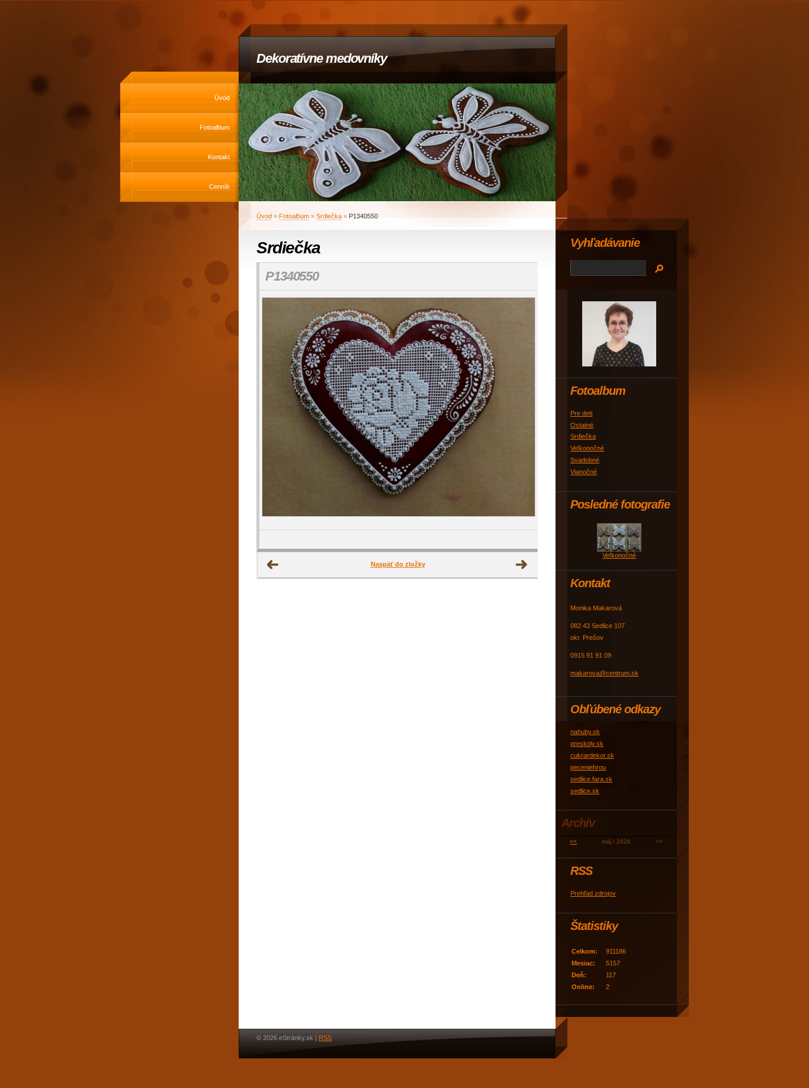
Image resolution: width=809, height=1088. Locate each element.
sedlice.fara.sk (591, 779)
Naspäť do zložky (398, 564)
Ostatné (581, 425)
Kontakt (219, 156)
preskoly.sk (586, 743)
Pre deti (581, 413)
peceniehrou (588, 767)
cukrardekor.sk (592, 755)
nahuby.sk (585, 731)
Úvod (222, 97)
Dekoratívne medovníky (321, 58)
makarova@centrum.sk (604, 673)
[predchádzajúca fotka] (278, 410)
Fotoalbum (215, 127)
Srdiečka (329, 216)
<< (573, 841)
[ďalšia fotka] (518, 410)
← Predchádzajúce (273, 565)
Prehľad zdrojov (593, 893)
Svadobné (584, 459)
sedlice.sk (584, 790)
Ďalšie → (522, 565)
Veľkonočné (587, 448)
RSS (325, 1037)
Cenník (219, 186)
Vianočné (583, 471)
